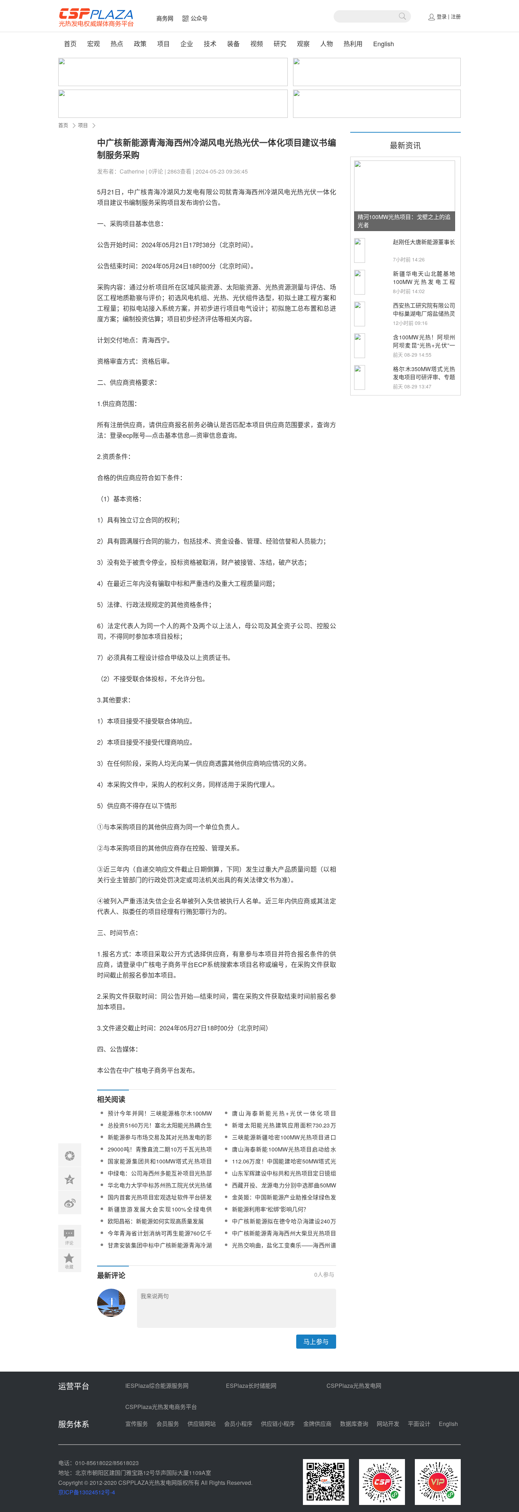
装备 (233, 43)
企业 (186, 43)
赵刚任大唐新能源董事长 (424, 242)
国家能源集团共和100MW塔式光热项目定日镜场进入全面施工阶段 (160, 1165)
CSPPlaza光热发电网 (354, 1385)
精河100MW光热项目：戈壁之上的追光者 (404, 221)
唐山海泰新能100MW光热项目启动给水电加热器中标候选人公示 (284, 1153)
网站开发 (388, 1424)
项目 (163, 43)
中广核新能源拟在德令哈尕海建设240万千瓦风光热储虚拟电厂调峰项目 (284, 1225)
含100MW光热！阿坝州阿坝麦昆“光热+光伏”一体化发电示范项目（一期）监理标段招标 (424, 349)
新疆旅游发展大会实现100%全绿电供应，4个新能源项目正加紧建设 (160, 1213)
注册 (456, 16)
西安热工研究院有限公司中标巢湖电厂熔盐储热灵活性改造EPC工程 (424, 313)
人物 (326, 43)
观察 (303, 43)
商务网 (164, 18)
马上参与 (316, 1341)
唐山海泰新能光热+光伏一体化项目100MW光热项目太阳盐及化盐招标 (284, 1117)
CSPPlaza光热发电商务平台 (161, 1407)
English (383, 43)
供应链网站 (201, 1424)
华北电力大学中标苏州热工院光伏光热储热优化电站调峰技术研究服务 (160, 1189)
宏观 (93, 43)
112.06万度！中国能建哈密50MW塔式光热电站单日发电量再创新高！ (284, 1165)
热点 (117, 43)
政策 (140, 43)
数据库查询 (354, 1424)
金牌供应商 (317, 1424)
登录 (442, 16)
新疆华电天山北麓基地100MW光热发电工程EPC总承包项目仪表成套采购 (424, 286)
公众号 (199, 18)
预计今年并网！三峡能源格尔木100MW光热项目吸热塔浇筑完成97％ (160, 1117)
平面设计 (419, 1424)
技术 (210, 43)
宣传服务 (136, 1424)
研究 (280, 43)
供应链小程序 (278, 1424)
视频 (256, 43)
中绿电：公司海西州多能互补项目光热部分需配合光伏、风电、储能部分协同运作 (160, 1177)
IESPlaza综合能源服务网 (157, 1385)
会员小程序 (238, 1424)
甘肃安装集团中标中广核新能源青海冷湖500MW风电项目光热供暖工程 (160, 1249)
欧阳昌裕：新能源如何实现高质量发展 (156, 1221)
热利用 (353, 43)
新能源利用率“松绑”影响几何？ (270, 1209)
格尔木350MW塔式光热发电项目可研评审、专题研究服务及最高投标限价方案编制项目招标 (424, 381)
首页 (70, 43)
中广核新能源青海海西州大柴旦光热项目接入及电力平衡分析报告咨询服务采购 (284, 1237)
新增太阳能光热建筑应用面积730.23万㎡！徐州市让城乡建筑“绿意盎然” (284, 1129)
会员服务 (167, 1424)
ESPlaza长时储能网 (251, 1385)
